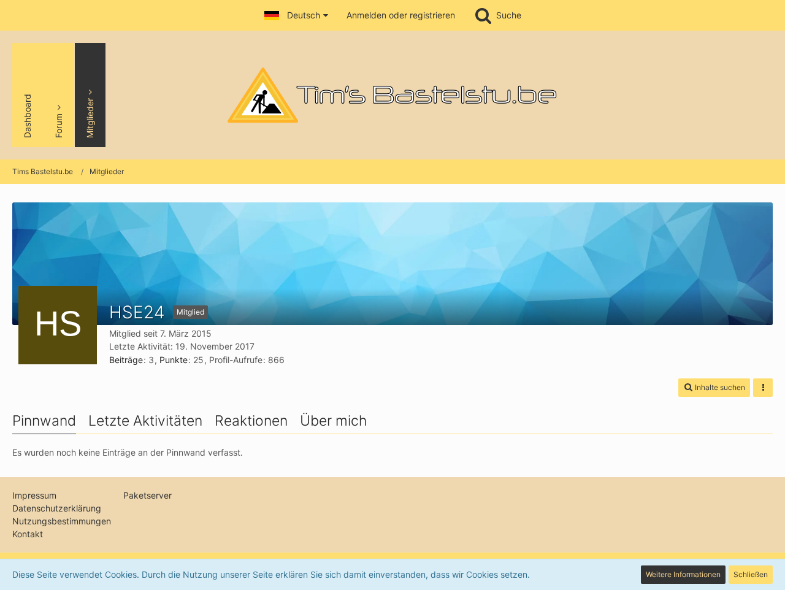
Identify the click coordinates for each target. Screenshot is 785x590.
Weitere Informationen (683, 574)
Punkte (173, 359)
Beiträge (126, 359)
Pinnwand (44, 420)
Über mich (333, 420)
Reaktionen (251, 420)
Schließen (750, 574)
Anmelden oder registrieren (401, 15)
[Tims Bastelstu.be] (392, 95)
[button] (296, 15)
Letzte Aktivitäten (145, 420)
